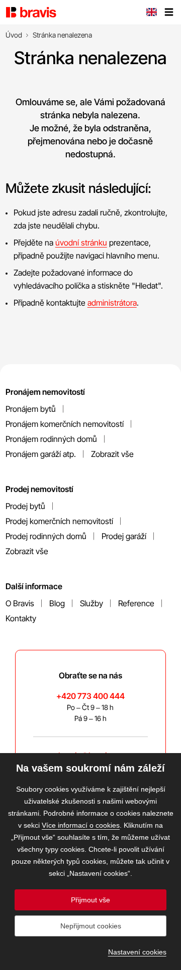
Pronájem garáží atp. (41, 454)
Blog (57, 603)
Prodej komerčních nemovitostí (59, 521)
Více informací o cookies (81, 825)
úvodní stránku (81, 242)
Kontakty (21, 618)
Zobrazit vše (112, 454)
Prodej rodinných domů (46, 536)
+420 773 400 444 (90, 696)
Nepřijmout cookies (90, 926)
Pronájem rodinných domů (51, 439)
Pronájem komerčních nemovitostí (65, 424)
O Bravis (20, 603)
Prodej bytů (25, 506)
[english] (151, 13)
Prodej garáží (124, 536)
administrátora (112, 303)
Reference (136, 603)
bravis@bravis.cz (90, 756)
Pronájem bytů (31, 409)
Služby (91, 603)
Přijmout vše (90, 900)
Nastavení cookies (137, 952)
